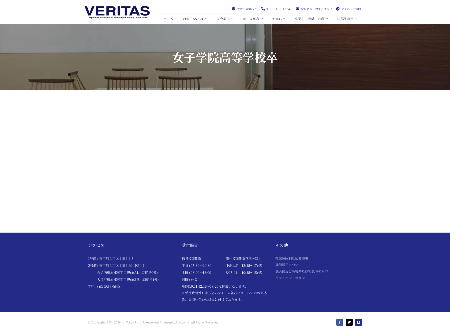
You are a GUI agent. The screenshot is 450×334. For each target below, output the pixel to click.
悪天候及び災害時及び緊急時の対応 (301, 271)
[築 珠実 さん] (130, 107)
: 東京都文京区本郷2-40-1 (116, 265)
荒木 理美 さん (199, 174)
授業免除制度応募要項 (291, 258)
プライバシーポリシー (291, 277)
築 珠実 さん (102, 179)
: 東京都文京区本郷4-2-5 (115, 258)
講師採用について (288, 264)
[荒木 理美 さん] (224, 107)
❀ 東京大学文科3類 (103, 186)
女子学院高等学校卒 (137, 186)
